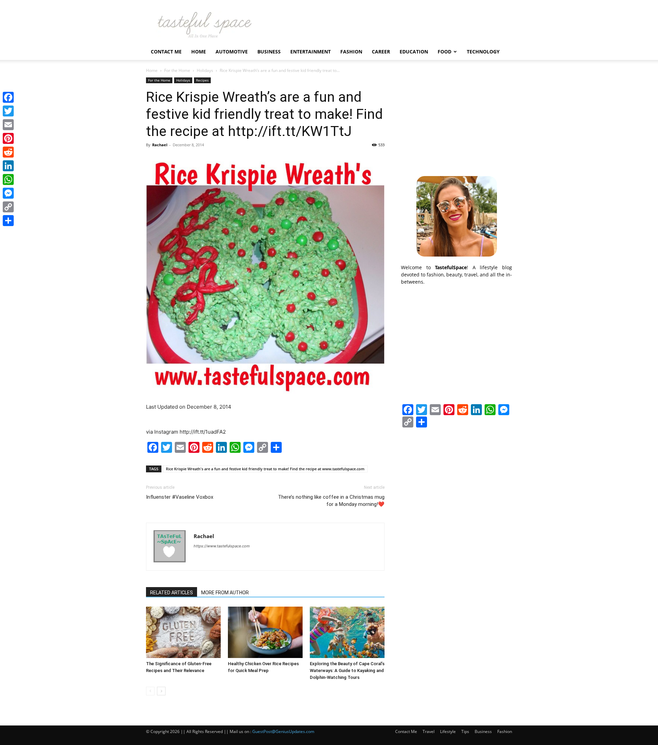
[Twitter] (8, 111)
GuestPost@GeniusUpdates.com (283, 731)
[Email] (8, 125)
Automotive (232, 51)
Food (444, 51)
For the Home (177, 70)
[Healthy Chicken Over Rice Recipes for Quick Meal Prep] (265, 632)
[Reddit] (8, 152)
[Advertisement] (456, 120)
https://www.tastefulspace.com (222, 546)
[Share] (8, 220)
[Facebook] (8, 97)
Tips (465, 731)
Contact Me (166, 51)
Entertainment (310, 51)
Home (198, 51)
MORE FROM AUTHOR (225, 592)
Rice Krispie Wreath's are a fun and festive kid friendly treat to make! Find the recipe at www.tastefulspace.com (265, 468)
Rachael (159, 144)
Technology (483, 51)
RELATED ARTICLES (171, 592)
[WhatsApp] (8, 179)
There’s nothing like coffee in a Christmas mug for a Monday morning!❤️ (331, 500)
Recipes (202, 80)
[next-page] (161, 691)
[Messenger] (8, 193)
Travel (429, 731)
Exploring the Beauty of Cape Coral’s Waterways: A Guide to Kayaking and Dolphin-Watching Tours (347, 670)
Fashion (351, 51)
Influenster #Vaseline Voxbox (179, 497)
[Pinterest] (8, 138)
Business (269, 51)
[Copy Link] (8, 207)
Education (414, 51)
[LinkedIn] (8, 166)
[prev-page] (150, 691)
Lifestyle (448, 731)
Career (381, 51)
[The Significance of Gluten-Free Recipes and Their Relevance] (183, 632)
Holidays (205, 70)
